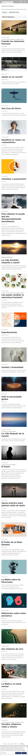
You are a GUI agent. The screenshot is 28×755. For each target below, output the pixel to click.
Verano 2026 (4, 74)
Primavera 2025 (4, 610)
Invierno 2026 (4, 176)
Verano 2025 (4, 500)
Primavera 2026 (4, 105)
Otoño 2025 (4, 393)
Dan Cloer (3, 181)
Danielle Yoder (4, 79)
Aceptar (24, 752)
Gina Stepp (3, 144)
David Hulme (4, 46)
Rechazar (18, 752)
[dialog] (14, 750)
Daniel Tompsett (4, 335)
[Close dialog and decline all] (27, 746)
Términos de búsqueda (7, 6)
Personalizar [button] (3, 752)
